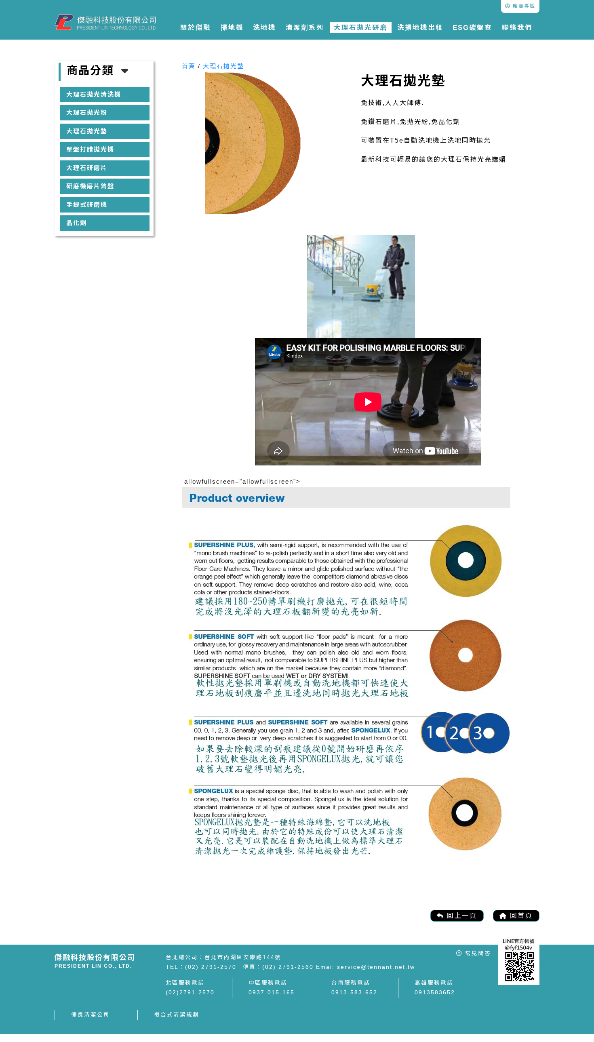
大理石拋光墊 (86, 131)
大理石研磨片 (86, 167)
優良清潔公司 (90, 1015)
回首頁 (520, 915)
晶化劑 (76, 222)
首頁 (189, 66)
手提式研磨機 (86, 204)
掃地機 (232, 27)
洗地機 (264, 27)
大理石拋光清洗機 (93, 94)
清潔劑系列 (305, 27)
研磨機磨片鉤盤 (90, 186)
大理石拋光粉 (86, 112)
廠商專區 (523, 6)
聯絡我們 (517, 27)
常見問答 (477, 953)
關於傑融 (195, 27)
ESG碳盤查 (472, 27)
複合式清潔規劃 (176, 1015)
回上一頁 (460, 915)
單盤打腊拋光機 (90, 149)
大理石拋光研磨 (361, 27)
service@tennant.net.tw (375, 967)
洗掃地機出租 (420, 27)
